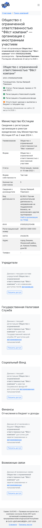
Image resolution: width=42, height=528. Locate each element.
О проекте (13, 524)
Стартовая (6, 13)
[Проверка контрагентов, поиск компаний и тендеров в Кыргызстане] (5, 5)
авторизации (27, 287)
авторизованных (14, 339)
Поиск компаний (21, 13)
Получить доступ (14, 292)
